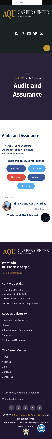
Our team (6, 371)
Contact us (7, 376)
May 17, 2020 (18, 78)
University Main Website (14, 320)
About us (6, 361)
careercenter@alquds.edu (24, 303)
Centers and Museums (13, 339)
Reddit (38, 177)
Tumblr (27, 186)
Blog (4, 366)
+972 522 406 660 (20, 298)
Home (5, 356)
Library (5, 325)
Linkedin (17, 177)
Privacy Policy (9, 392)
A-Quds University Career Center (28, 414)
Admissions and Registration (17, 329)
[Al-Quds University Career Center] (26, 14)
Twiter (38, 168)
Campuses (7, 334)
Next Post (40, 209)
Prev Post (9, 197)
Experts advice (14, 273)
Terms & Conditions (29, 392)
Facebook (17, 168)
